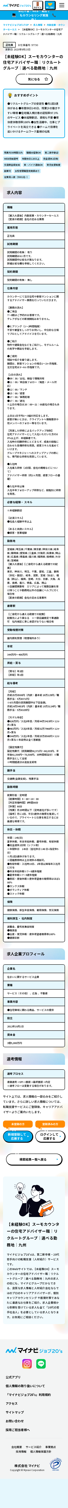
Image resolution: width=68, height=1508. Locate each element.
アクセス (12, 1403)
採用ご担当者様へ (18, 1429)
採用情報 (21, 1451)
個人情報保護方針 (40, 1451)
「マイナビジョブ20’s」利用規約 (28, 1394)
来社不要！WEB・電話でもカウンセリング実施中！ (34, 15)
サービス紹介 (34, 1447)
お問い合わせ (15, 1421)
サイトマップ (15, 1412)
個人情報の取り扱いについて (25, 1385)
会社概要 (16, 1447)
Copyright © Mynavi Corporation (27, 1470)
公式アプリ (13, 1377)
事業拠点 (50, 1447)
